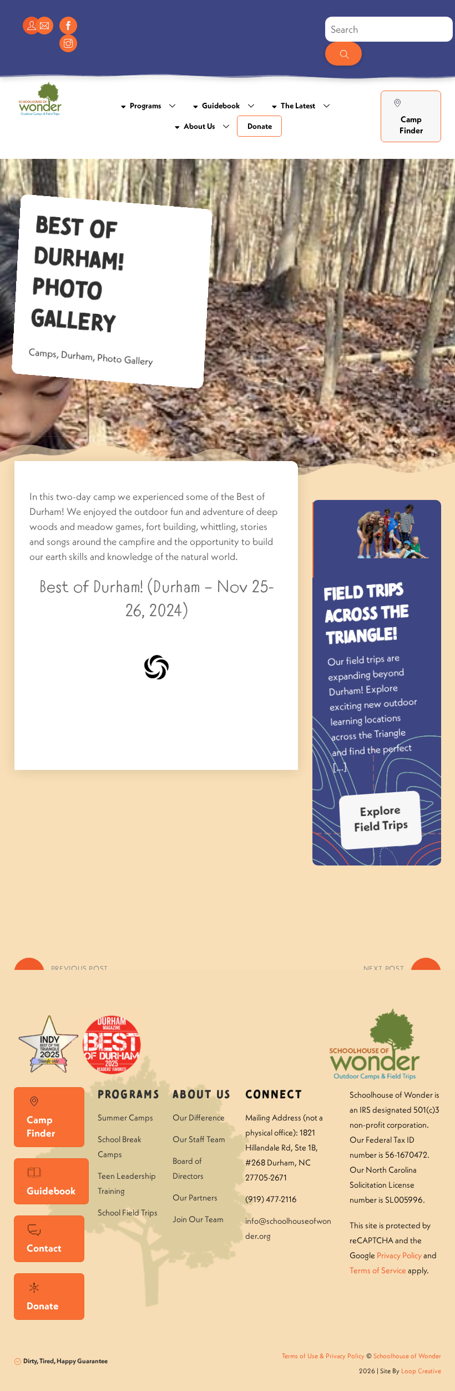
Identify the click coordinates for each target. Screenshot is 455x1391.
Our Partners (195, 1197)
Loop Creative (421, 1371)
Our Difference (199, 1117)
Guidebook (220, 106)
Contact (44, 1248)
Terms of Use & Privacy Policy (323, 1356)
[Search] (343, 54)
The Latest (297, 106)
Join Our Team (198, 1219)
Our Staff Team (199, 1139)
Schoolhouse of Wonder (407, 1356)
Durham (76, 355)
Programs (144, 106)
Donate (259, 126)
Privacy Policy (399, 1255)
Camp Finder (411, 125)
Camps (42, 353)
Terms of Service (378, 1270)
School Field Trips (128, 1212)
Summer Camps (125, 1117)
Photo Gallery (125, 359)
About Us (198, 126)
